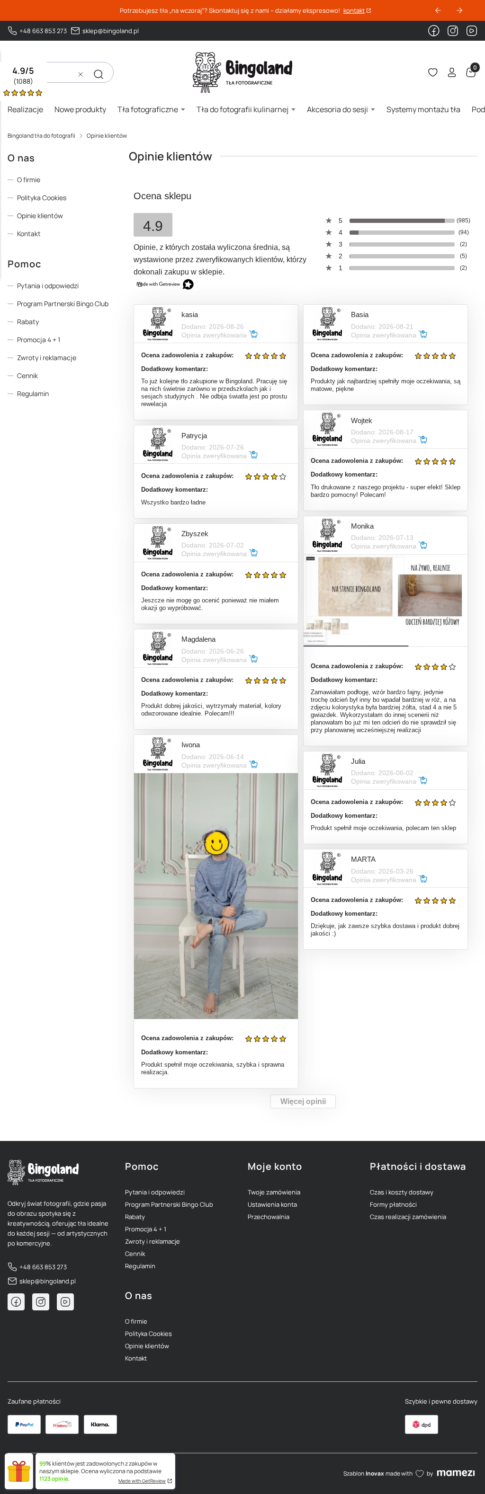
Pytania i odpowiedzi (48, 285)
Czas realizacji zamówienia (408, 1216)
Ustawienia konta (272, 1204)
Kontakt (29, 233)
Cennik (27, 375)
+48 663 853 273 (43, 31)
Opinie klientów (40, 215)
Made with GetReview (142, 1480)
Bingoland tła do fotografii (41, 136)
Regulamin (33, 393)
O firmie (28, 179)
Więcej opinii (303, 1101)
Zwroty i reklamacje (46, 357)
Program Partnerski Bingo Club (62, 303)
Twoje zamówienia (274, 1192)
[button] (98, 74)
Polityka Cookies (41, 197)
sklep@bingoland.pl (110, 31)
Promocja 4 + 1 (38, 339)
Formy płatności (393, 1204)
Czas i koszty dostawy (401, 1192)
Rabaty (28, 321)
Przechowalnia (268, 1216)
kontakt (354, 11)
